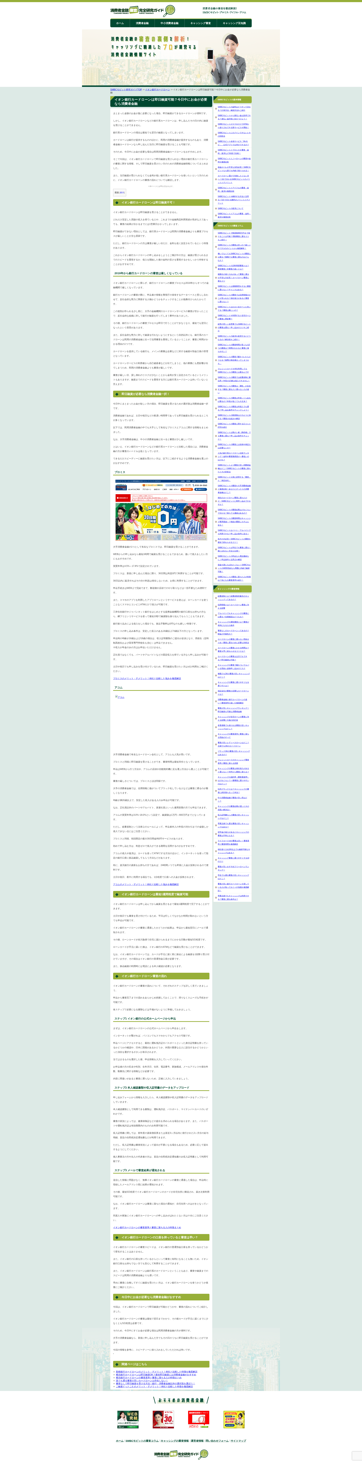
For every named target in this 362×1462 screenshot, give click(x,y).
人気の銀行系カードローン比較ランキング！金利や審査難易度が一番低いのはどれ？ (233, 456)
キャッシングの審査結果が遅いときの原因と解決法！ (233, 808)
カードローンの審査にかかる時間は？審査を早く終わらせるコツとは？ (233, 649)
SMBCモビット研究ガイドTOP (126, 89)
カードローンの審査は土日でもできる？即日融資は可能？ (232, 658)
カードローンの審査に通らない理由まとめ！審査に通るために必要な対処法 (233, 641)
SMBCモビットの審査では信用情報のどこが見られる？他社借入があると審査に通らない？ (234, 298)
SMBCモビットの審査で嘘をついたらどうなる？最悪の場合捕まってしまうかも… (234, 360)
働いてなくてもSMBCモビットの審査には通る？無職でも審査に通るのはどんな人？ (234, 257)
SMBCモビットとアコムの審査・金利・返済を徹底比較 (234, 215)
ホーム (120, 23)
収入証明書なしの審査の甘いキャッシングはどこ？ (233, 816)
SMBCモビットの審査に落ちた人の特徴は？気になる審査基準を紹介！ (234, 578)
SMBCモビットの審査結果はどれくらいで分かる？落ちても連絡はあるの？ (234, 511)
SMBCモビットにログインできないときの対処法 (234, 134)
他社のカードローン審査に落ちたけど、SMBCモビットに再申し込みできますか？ (234, 501)
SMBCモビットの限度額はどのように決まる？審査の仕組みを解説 (234, 417)
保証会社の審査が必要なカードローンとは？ (233, 692)
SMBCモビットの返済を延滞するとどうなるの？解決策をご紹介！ (234, 338)
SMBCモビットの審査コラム (142, 1440)
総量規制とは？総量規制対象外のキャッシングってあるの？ (233, 598)
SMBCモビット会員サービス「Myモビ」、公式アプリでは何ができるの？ (233, 143)
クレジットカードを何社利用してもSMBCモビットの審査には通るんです (233, 370)
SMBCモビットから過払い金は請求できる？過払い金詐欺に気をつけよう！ (234, 117)
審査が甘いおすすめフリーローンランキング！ (233, 868)
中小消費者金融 (169, 23)
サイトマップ (238, 1440)
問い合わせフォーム (217, 1440)
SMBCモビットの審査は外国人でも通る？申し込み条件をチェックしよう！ (233, 408)
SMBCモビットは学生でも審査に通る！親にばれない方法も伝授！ (234, 549)
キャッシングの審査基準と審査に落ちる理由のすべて (233, 735)
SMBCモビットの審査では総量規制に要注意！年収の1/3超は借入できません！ (234, 379)
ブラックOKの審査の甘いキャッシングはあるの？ (234, 753)
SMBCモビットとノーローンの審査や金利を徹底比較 (234, 160)
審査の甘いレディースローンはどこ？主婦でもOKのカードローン (233, 744)
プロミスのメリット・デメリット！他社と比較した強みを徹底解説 (147, 678)
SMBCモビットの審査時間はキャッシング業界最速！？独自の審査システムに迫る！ (234, 521)
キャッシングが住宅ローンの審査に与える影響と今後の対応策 (233, 718)
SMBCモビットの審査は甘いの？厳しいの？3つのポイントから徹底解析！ (234, 246)
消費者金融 (142, 23)
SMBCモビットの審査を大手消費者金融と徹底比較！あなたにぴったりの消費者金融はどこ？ (234, 489)
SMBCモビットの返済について (230, 208)
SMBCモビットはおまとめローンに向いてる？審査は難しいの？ (234, 308)
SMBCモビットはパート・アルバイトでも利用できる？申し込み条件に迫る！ (234, 532)
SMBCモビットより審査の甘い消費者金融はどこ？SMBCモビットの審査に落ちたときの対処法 (234, 468)
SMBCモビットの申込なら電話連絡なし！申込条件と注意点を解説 (233, 558)
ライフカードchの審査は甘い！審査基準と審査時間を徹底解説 (233, 842)
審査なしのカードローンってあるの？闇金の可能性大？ (233, 632)
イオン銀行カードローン (157, 89)
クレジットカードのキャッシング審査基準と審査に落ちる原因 (233, 761)
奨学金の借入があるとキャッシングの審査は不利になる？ (233, 834)
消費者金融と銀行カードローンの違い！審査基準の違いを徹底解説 (232, 701)
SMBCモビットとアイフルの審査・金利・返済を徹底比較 (233, 189)
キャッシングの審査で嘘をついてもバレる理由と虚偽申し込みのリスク (233, 666)
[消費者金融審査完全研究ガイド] (142, 11)
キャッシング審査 (200, 23)
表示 (122, 193)
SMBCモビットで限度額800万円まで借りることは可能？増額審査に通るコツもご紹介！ (234, 236)
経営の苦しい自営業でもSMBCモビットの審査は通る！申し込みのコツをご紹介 (234, 327)
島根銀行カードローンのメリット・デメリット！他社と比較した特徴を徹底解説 (156, 1371)
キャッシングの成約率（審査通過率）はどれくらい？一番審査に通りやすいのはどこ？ (233, 780)
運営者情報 (197, 1440)
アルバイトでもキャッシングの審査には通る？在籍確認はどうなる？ (233, 615)
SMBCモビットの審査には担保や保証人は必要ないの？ (234, 446)
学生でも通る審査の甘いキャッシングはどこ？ (233, 877)
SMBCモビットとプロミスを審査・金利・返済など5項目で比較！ (233, 151)
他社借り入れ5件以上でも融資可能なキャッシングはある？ (234, 851)
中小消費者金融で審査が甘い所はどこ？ (232, 799)
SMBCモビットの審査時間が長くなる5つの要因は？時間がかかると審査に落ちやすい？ (234, 348)
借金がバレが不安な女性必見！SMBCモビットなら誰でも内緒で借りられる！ (234, 169)
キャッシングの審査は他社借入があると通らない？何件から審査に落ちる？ (233, 770)
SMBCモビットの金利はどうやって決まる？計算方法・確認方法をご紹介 (234, 108)
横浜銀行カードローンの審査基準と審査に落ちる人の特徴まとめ (149, 1377)
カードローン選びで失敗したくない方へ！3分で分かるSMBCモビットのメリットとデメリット (234, 179)
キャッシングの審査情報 (175, 1440)
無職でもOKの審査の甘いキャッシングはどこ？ (234, 675)
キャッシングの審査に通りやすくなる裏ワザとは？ (233, 684)
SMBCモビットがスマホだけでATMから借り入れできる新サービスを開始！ (233, 126)
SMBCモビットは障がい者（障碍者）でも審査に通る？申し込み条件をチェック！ (234, 435)
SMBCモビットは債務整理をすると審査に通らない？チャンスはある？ (234, 288)
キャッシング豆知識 (234, 23)
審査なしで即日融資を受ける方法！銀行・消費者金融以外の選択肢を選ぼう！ (155, 1383)
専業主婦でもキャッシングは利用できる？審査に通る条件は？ (233, 897)
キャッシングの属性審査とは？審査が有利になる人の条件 (233, 623)
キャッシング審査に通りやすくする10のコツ (233, 859)
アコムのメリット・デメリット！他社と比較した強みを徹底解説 (146, 884)
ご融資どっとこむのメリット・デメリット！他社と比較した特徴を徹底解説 (154, 1386)
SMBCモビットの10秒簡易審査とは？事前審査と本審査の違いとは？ (233, 267)
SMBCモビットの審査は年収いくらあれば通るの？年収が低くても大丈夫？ (234, 399)
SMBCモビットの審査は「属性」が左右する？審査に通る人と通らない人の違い (234, 389)
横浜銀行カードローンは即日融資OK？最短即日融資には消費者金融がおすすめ (156, 1374)
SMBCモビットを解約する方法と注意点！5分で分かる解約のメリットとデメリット (234, 199)
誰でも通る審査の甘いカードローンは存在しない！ (142, 1380)
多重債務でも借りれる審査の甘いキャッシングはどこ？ (233, 727)
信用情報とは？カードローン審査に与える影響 (233, 606)
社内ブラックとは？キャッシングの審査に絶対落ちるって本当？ (233, 790)
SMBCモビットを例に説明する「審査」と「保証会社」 (234, 478)
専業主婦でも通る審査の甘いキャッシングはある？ (233, 825)
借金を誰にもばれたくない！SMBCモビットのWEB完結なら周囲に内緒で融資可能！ (234, 568)
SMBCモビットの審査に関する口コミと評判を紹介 (234, 425)
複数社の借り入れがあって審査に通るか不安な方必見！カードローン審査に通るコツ (233, 277)
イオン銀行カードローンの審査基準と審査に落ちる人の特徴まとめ (147, 1227)
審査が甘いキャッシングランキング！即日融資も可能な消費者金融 (233, 710)
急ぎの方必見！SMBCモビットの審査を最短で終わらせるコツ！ (234, 540)
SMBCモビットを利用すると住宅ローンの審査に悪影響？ (234, 317)
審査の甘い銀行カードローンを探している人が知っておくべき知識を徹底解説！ (233, 887)
